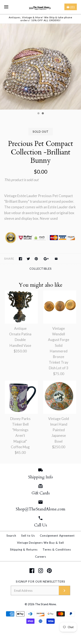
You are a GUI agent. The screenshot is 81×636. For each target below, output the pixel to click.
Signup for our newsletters (40, 581)
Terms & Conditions (57, 549)
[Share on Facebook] (20, 258)
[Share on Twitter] (28, 258)
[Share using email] (56, 258)
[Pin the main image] (36, 258)
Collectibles (40, 268)
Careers (40, 556)
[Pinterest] (49, 570)
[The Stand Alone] (41, 7)
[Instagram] (40, 570)
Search (11, 535)
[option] (40, 67)
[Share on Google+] (46, 258)
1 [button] (38, 114)
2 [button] (42, 114)
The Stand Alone (45, 604)
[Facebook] (31, 570)
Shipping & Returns (24, 549)
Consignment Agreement (57, 535)
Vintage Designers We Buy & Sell (40, 542)
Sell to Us (28, 535)
